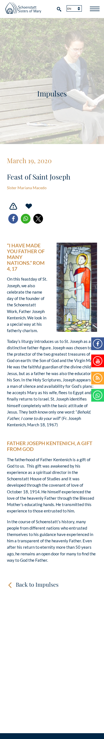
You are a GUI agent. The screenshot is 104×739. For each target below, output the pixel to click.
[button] (13, 219)
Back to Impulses (37, 584)
